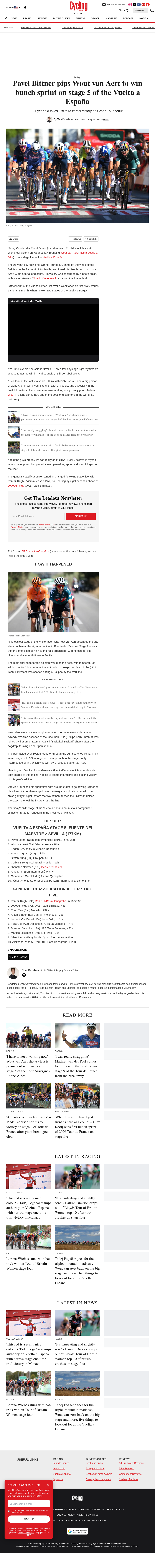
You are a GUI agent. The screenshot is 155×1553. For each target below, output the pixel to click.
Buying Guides (61, 18)
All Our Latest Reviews (131, 1463)
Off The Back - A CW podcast (108, 27)
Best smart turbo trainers (99, 1474)
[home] (6, 18)
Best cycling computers (98, 1479)
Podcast (128, 18)
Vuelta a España (53, 257)
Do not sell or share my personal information (77, 1520)
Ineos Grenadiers (51, 867)
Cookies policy (66, 1515)
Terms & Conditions (26, 1532)
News (14, 18)
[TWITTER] (24, 975)
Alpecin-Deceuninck (45, 278)
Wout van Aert (69, 252)
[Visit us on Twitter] (134, 4)
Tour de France (61, 1463)
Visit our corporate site (116, 1544)
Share (15, 239)
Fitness (80, 18)
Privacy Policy (39, 1530)
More (142, 18)
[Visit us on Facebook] (139, 4)
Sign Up (29, 1519)
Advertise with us (87, 1515)
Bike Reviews (126, 1468)
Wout (11, 394)
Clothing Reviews (128, 1479)
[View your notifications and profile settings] (25, 8)
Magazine (111, 18)
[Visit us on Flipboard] (148, 4)
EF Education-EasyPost (35, 551)
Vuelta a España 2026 (72, 27)
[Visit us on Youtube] (143, 4)
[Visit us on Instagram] (130, 4)
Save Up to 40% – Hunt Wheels (36, 27)
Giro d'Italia (59, 1468)
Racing (27, 18)
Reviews (42, 18)
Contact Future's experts (60, 1509)
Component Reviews (130, 1474)
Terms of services (47, 525)
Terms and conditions (91, 1509)
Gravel (95, 18)
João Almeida (16, 485)
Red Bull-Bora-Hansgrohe (50, 901)
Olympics (58, 1479)
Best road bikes (94, 1463)
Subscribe (139, 10)
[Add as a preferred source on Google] (77, 1531)
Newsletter (93, 239)
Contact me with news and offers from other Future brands (29, 1511)
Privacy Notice (17, 527)
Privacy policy (115, 1509)
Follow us (77, 239)
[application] (53, 329)
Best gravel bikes (95, 1468)
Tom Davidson (65, 119)
